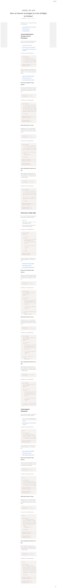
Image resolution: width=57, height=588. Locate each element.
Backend (33, 10)
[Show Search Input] (55, 1)
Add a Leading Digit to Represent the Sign (28, 79)
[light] (54, 1)
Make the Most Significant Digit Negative (28, 76)
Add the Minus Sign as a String (26, 265)
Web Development (24, 10)
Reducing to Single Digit (25, 28)
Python (30, 10)
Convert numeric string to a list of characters (28, 47)
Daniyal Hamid (24, 18)
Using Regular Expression (26, 30)
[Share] (55, 586)
